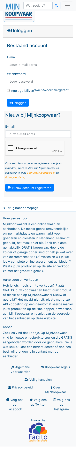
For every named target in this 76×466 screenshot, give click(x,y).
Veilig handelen (40, 379)
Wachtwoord (16, 74)
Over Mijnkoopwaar (55, 389)
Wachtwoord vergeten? (51, 90)
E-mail (11, 57)
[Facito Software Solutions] (38, 432)
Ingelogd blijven (22, 91)
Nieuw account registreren (31, 188)
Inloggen (19, 103)
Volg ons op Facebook (15, 404)
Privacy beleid (22, 387)
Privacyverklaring (15, 177)
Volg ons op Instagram (62, 404)
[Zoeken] (56, 5)
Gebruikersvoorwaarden (41, 172)
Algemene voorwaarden (20, 369)
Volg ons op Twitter (38, 402)
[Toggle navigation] (67, 5)
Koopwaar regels (57, 367)
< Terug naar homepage (20, 208)
